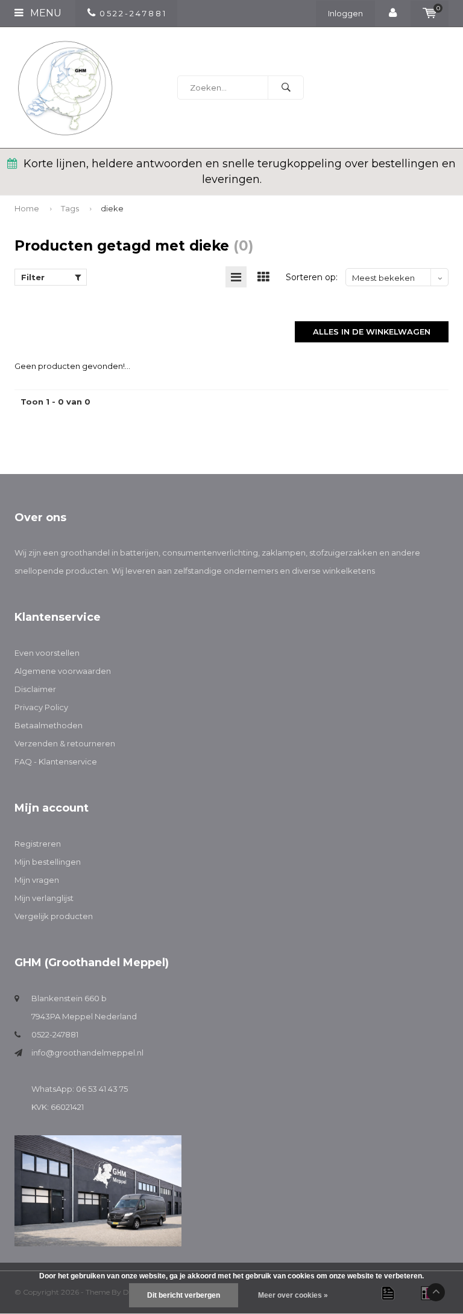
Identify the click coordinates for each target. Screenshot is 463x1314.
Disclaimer (35, 689)
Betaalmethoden (48, 725)
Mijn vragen (36, 880)
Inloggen (345, 13)
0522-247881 (54, 1034)
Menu (44, 13)
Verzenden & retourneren (64, 743)
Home (26, 208)
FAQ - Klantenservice (55, 761)
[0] (429, 13)
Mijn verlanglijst (44, 898)
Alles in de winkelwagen (371, 331)
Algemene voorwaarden (62, 671)
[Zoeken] (286, 87)
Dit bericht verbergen (183, 1295)
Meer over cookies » (293, 1295)
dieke (112, 208)
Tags (70, 208)
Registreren (37, 843)
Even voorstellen (47, 653)
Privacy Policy (41, 707)
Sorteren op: (312, 277)
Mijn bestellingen (47, 862)
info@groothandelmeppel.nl (87, 1052)
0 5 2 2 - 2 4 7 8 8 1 (132, 13)
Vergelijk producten (53, 916)
